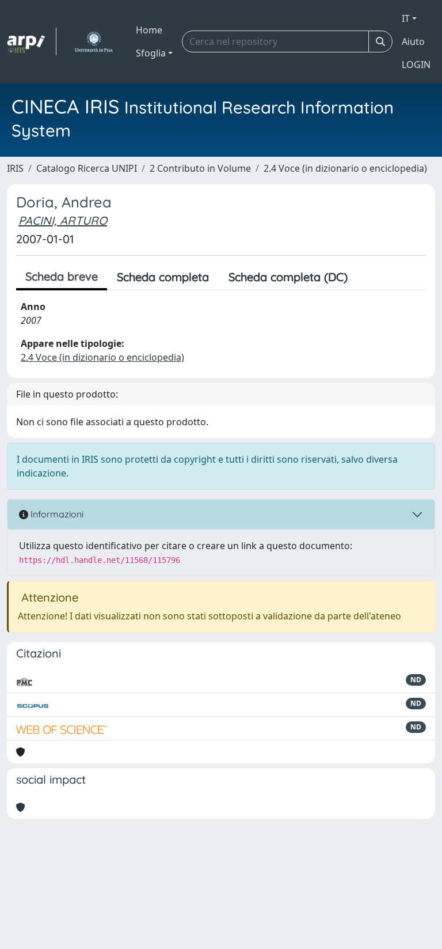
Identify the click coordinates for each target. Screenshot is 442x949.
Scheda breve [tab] (61, 276)
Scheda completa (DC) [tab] (288, 277)
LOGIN (416, 64)
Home (149, 30)
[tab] (367, 277)
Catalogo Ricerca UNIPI (86, 168)
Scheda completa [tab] (163, 277)
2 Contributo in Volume (200, 168)
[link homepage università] (93, 41)
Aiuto (413, 41)
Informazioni (55, 514)
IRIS (15, 168)
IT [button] (406, 18)
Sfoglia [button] (151, 53)
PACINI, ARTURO (62, 220)
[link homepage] (31, 41)
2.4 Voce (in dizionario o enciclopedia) (345, 168)
